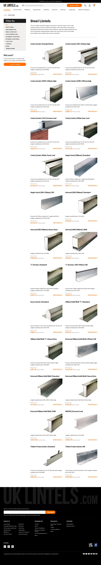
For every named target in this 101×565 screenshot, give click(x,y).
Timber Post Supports (83, 9)
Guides (52, 527)
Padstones (63, 9)
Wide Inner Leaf (11, 29)
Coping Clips (72, 9)
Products (7, 521)
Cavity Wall (10, 27)
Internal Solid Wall (13, 39)
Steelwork (46, 9)
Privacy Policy (23, 515)
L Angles (8, 43)
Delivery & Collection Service (40, 530)
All (7, 24)
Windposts (27, 9)
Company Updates (55, 529)
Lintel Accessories (23, 534)
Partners (69, 521)
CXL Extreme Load (12, 34)
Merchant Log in (71, 526)
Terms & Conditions (40, 528)
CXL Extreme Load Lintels (10, 528)
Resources (54, 521)
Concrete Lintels (17, 9)
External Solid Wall (13, 36)
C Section (9, 41)
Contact (37, 524)
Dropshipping (70, 524)
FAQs (36, 535)
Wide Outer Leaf (11, 32)
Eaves (7, 46)
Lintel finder (15, 64)
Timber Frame (10, 48)
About (36, 526)
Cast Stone (54, 9)
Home (5, 15)
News (52, 531)
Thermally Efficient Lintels (10, 526)
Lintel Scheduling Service (41, 533)
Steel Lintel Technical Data (56, 524)
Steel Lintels (7, 9)
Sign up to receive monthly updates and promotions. (16, 508)
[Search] (23, 5)
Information (39, 521)
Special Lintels (37, 9)
